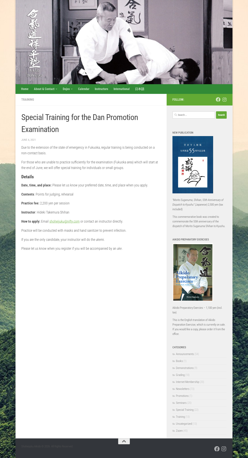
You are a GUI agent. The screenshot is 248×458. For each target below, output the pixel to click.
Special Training (185, 410)
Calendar (83, 89)
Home (24, 89)
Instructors (101, 89)
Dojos (66, 89)
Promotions (182, 396)
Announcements (185, 354)
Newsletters (182, 389)
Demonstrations (185, 368)
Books (179, 361)
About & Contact (44, 89)
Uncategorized (184, 423)
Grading (180, 375)
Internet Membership (187, 382)
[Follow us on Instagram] (224, 99)
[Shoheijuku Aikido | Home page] (32, 42)
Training (27, 99)
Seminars (181, 403)
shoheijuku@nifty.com (64, 221)
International (122, 89)
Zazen (179, 430)
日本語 (139, 89)
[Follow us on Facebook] (218, 99)
